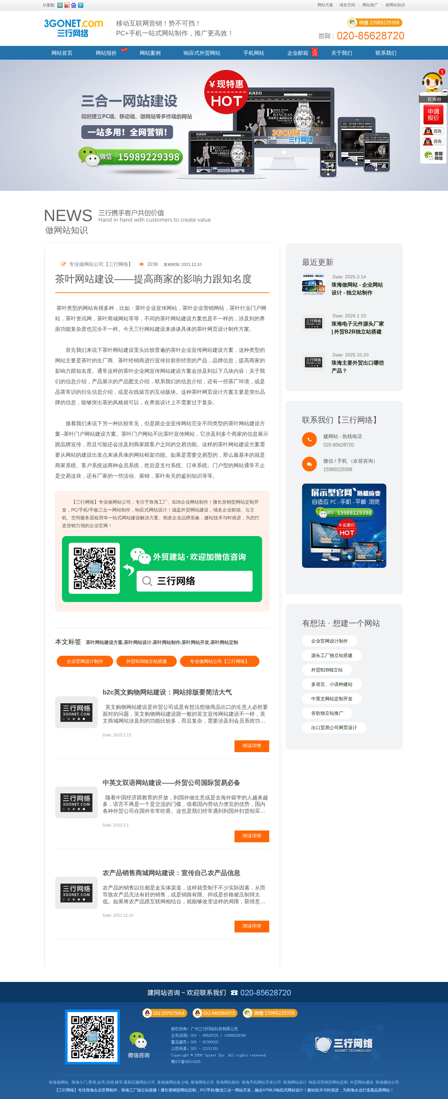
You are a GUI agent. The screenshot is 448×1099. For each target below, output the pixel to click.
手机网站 (253, 53)
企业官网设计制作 (85, 661)
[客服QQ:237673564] (433, 131)
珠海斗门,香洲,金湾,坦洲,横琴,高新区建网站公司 (113, 1082)
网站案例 (150, 53)
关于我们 (341, 53)
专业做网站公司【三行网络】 (220, 661)
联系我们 (386, 53)
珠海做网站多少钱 (173, 1082)
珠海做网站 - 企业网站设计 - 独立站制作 (357, 288)
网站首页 (61, 53)
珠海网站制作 (228, 1082)
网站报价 (106, 53)
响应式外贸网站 (202, 53)
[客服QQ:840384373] (433, 142)
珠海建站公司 (387, 1082)
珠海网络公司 (202, 1082)
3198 (152, 264)
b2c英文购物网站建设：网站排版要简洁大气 (167, 692)
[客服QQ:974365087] (433, 114)
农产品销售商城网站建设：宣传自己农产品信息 (171, 872)
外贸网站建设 (362, 1082)
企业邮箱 (297, 53)
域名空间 (347, 5)
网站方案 (325, 5)
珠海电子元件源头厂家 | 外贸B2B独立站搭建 (358, 327)
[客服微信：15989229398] (433, 155)
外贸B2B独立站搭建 (146, 661)
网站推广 (370, 5)
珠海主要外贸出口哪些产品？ (358, 366)
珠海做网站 (59, 1082)
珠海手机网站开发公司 (261, 1082)
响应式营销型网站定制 (328, 1082)
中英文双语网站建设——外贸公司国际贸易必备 (171, 782)
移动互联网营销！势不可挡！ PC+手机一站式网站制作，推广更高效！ (175, 28)
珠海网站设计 (295, 1082)
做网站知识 (395, 5)
